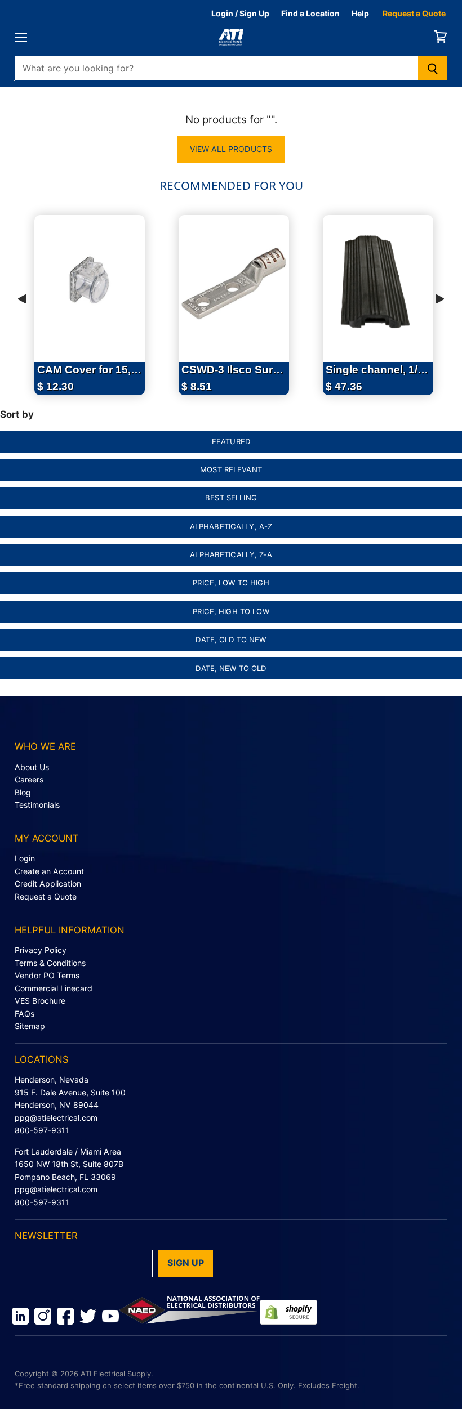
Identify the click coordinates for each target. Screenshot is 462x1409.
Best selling (231, 497)
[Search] (433, 68)
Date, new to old (231, 668)
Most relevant (231, 469)
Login (25, 858)
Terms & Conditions (50, 963)
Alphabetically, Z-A (231, 554)
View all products (231, 149)
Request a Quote (414, 13)
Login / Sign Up (240, 13)
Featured (231, 441)
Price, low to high (231, 582)
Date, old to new (231, 639)
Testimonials (37, 804)
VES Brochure (40, 1000)
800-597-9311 (42, 1130)
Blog (23, 792)
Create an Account (49, 871)
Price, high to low (231, 611)
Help (360, 13)
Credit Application (48, 883)
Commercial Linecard (53, 988)
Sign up (185, 1263)
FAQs (24, 1013)
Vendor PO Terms (47, 975)
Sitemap (30, 1026)
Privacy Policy (40, 950)
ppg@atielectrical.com (56, 1117)
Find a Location (310, 13)
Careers (29, 779)
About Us (32, 767)
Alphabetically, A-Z (231, 526)
